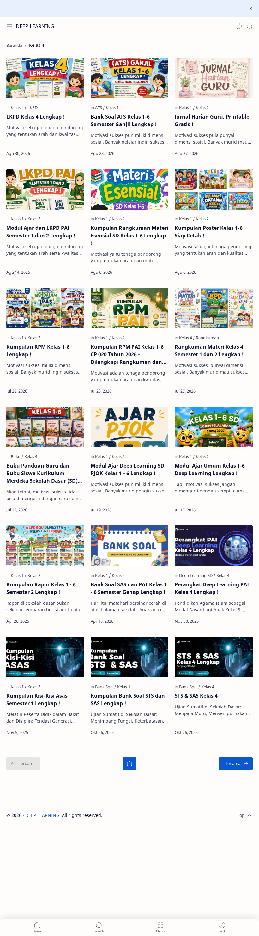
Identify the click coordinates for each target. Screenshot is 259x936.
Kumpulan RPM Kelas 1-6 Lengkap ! (37, 350)
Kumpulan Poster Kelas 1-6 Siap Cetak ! (209, 231)
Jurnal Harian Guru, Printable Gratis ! (212, 120)
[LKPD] (32, 107)
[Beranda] (129, 763)
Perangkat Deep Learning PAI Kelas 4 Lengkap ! (212, 588)
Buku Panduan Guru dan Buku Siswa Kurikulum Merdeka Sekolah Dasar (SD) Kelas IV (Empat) (42, 473)
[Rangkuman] (207, 337)
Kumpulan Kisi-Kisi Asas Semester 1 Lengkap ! (37, 699)
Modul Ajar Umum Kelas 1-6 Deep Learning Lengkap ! (210, 469)
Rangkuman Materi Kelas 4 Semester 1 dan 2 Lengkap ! (209, 350)
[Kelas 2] (202, 107)
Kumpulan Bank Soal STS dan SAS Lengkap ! (128, 699)
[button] (239, 26)
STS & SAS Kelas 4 (196, 695)
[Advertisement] (129, 890)
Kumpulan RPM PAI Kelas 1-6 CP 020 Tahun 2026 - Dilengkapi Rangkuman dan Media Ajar (127, 354)
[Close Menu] (251, 8)
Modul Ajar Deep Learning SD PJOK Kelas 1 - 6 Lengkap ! (127, 469)
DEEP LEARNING (35, 26)
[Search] (249, 26)
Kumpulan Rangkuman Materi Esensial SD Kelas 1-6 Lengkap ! (129, 235)
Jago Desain (144, 815)
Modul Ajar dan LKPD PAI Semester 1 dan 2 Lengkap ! (40, 231)
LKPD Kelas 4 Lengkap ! (35, 116)
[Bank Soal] (105, 686)
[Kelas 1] (112, 107)
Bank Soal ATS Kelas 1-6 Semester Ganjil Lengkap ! (124, 120)
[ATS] (100, 107)
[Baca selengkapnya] (66, 153)
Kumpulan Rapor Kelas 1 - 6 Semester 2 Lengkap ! (41, 588)
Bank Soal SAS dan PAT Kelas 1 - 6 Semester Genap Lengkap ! (129, 588)
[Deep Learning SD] (197, 575)
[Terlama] (236, 763)
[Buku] (17, 456)
